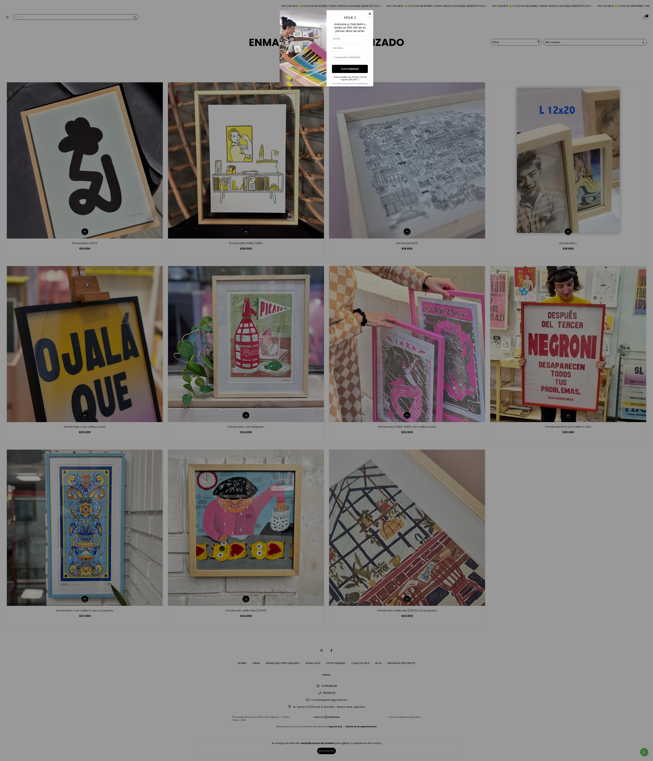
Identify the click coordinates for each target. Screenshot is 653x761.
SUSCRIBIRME (350, 69)
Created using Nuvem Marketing (350, 83)
